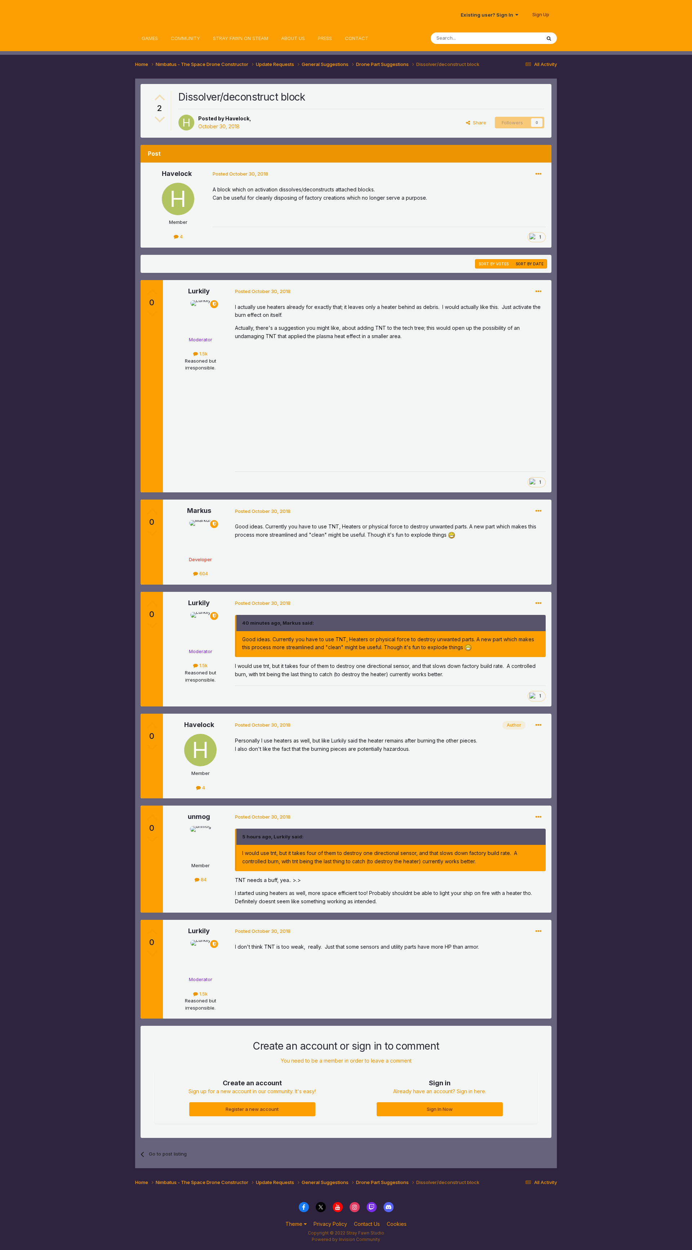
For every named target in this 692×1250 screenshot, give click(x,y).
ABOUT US (293, 38)
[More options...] (538, 174)
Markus (199, 510)
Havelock (237, 118)
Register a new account (252, 1109)
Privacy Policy (330, 1224)
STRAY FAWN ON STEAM (240, 38)
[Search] (549, 38)
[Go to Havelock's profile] (186, 122)
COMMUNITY (185, 38)
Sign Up (540, 14)
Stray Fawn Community (178, 14)
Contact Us (367, 1224)
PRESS (325, 38)
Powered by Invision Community (346, 1239)
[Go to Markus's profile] (200, 536)
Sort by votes (494, 264)
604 (203, 573)
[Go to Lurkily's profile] (200, 316)
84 (203, 879)
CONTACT (356, 38)
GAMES (150, 38)
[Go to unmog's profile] (200, 842)
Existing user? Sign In (488, 15)
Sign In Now (440, 1109)
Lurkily (199, 291)
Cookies (397, 1224)
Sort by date (530, 264)
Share (478, 122)
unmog (199, 816)
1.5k (203, 353)
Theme (294, 1224)
